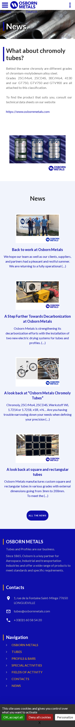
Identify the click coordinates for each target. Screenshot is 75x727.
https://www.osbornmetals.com (28, 111)
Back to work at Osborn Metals (37, 249)
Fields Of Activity (27, 672)
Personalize (65, 717)
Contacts (20, 679)
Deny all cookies (40, 717)
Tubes (17, 652)
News (16, 685)
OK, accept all (13, 717)
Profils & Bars (24, 658)
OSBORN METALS (25, 645)
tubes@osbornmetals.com (32, 611)
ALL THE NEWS (37, 515)
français (5, 11)
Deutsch (31, 11)
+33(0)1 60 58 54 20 (28, 620)
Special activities (27, 665)
